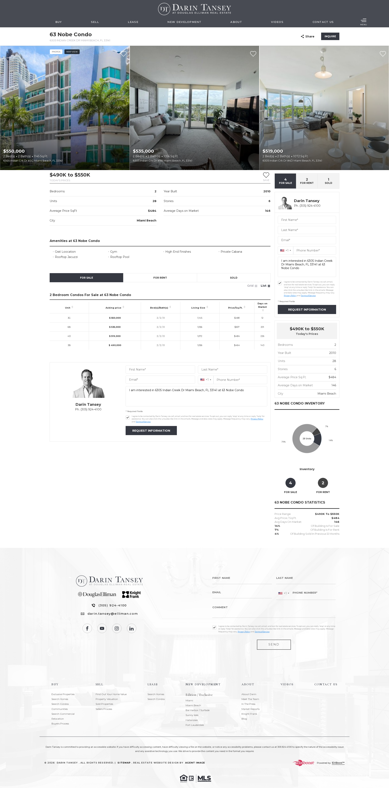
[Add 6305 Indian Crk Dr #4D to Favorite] (382, 54)
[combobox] (205, 379)
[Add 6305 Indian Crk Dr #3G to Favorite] (123, 54)
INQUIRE (330, 36)
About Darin (249, 694)
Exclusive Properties (63, 694)
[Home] (194, 9)
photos (56, 51)
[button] (266, 176)
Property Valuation (107, 699)
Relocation (57, 718)
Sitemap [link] (124, 762)
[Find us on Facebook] (87, 628)
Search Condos (60, 704)
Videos (277, 21)
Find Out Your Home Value (111, 694)
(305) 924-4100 (112, 605)
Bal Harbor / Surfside (197, 710)
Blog (244, 718)
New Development (184, 21)
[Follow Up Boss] (128, 417)
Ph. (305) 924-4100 (88, 409)
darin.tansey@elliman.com (113, 613)
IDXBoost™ (338, 762)
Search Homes (59, 699)
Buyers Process (60, 723)
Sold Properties (104, 704)
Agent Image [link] (195, 762)
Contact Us (323, 21)
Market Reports (251, 709)
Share (309, 36)
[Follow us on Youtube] (102, 628)
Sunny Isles (192, 715)
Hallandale (192, 720)
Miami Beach (193, 705)
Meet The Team (250, 699)
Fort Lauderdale (195, 725)
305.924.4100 (284, 746)
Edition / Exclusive (199, 695)
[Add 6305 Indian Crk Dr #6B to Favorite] (253, 54)
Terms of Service (143, 422)
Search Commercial (63, 713)
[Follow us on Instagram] (117, 628)
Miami (189, 700)
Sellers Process (104, 709)
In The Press (248, 704)
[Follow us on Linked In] (131, 628)
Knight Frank (249, 713)
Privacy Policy (257, 419)
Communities (59, 709)
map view (72, 51)
